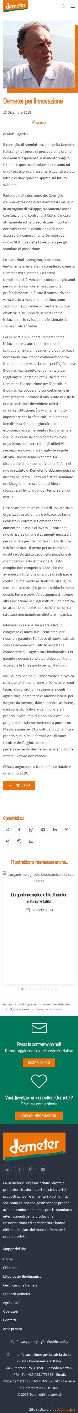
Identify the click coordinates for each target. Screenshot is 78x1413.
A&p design (66, 1409)
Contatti (9, 1320)
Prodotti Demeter (16, 1294)
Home (8, 1259)
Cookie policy (57, 1341)
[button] (64, 6)
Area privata (12, 1329)
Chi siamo (11, 1267)
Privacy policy (27, 1341)
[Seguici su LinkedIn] (7, 1169)
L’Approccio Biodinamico (22, 1276)
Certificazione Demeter (21, 1285)
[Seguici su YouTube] (43, 1169)
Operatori (10, 1311)
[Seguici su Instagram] (31, 1169)
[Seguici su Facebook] (19, 1169)
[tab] (22, 989)
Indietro (22, 785)
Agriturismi (11, 1302)
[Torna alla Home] (15, 6)
